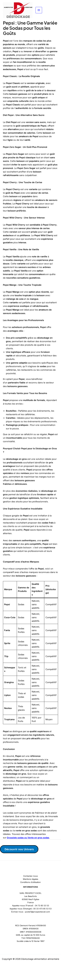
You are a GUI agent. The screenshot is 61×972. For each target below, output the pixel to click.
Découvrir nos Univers (19, 849)
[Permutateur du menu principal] (39, 10)
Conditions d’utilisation (30, 882)
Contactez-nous (30, 876)
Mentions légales (30, 879)
